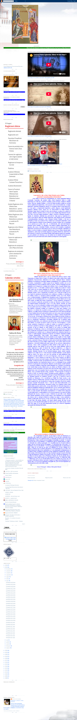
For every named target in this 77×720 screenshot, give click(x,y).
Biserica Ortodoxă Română (10, 502)
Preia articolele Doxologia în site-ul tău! (15, 265)
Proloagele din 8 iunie (10, 624)
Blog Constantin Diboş (17, 5)
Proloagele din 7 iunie (10, 626)
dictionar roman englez (11, 539)
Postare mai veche (67, 477)
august (7, 576)
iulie (7, 578)
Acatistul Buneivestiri (15, 186)
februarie (8, 646)
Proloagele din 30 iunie (10, 582)
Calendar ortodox (12, 277)
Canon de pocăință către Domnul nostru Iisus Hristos (16, 148)
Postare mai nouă (31, 477)
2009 (6, 676)
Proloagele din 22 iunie (10, 597)
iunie (7, 580)
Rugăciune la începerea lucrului (16, 164)
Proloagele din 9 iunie (10, 622)
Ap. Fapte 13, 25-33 (19, 362)
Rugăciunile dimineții (15, 131)
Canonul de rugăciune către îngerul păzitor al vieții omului (15, 156)
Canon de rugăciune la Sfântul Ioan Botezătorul (15, 239)
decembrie (8, 569)
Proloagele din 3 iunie (10, 633)
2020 (6, 654)
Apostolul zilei (19, 349)
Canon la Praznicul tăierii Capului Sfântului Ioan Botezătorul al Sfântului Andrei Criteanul (14, 195)
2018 (6, 658)
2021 (6, 652)
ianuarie (8, 647)
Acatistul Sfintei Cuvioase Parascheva (15, 181)
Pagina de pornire (49, 477)
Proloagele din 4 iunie (10, 632)
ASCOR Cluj (8, 483)
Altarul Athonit (8, 475)
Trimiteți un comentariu (31, 475)
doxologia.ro (20, 262)
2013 (6, 668)
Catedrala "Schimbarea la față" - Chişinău (14, 521)
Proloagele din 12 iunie (10, 616)
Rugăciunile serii (13, 135)
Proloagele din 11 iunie (10, 618)
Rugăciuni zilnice (12, 126)
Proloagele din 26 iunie (10, 590)
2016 (6, 662)
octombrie (8, 572)
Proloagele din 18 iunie (10, 605)
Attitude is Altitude (9, 492)
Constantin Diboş (16, 699)
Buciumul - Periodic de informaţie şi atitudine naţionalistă (12, 515)
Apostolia (7, 481)
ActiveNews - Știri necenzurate (11, 471)
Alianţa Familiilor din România (11, 473)
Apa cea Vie (7, 479)
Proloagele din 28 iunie (10, 586)
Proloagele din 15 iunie (10, 611)
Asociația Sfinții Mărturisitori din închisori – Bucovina (14, 487)
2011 (6, 672)
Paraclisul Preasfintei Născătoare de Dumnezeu (15, 140)
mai (7, 640)
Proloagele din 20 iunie (10, 601)
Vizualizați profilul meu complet (11, 710)
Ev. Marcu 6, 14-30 (19, 379)
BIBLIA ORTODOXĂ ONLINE (11, 500)
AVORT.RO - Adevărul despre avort (12, 496)
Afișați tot (23, 523)
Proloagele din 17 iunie (10, 607)
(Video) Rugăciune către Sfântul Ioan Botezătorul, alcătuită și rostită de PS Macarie (16, 219)
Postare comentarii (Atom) (39, 480)
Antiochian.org (8, 477)
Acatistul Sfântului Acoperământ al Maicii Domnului (16, 174)
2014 (6, 666)
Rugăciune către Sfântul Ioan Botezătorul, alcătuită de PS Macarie (16, 230)
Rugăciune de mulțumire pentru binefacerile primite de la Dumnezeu (16, 254)
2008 (6, 678)
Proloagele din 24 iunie (10, 594)
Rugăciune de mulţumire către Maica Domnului (16, 246)
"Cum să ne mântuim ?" (10, 458)
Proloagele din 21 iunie (10, 599)
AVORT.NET (7, 494)
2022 (6, 650)
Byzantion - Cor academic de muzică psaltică (12, 518)
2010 (6, 674)
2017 (6, 660)
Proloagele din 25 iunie (10, 592)
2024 (6, 565)
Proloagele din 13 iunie (10, 614)
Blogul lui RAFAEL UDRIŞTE (11, 512)
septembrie (8, 574)
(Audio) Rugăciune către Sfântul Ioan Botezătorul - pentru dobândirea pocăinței (16, 207)
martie (7, 644)
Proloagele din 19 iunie (10, 603)
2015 (6, 664)
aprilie (7, 642)
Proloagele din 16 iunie (10, 609)
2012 (6, 670)
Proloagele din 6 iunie (10, 628)
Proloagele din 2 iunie (35, 171)
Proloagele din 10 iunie (10, 620)
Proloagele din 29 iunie (10, 584)
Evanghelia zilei (19, 365)
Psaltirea (11, 168)
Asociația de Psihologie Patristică (12, 485)
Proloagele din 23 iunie (10, 595)
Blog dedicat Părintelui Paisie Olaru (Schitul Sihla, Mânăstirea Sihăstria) (12, 510)
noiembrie (8, 570)
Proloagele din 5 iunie (10, 630)
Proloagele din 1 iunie (10, 637)
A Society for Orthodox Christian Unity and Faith (14, 468)
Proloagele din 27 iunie (10, 588)
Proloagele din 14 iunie (10, 613)
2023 (6, 567)
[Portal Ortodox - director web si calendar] (7, 528)
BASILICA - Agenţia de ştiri (11, 498)
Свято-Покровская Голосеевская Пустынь (13, 66)
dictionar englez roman (10, 534)
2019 (6, 656)
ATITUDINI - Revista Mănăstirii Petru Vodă (14, 490)
